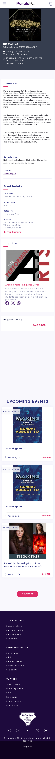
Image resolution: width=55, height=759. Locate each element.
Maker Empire (9, 173)
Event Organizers (15, 688)
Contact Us (12, 705)
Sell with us (12, 653)
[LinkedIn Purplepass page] (27, 730)
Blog (8, 692)
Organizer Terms (15, 665)
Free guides (12, 697)
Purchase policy (14, 630)
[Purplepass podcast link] (37, 730)
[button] (22, 61)
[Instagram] (19, 304)
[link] (27, 232)
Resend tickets (14, 626)
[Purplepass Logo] (27, 4)
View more (28, 594)
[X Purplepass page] (18, 730)
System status (13, 701)
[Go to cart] (50, 4)
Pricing (9, 657)
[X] (13, 304)
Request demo (14, 661)
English (27, 746)
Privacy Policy (13, 634)
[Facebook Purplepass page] (9, 730)
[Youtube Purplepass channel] (46, 730)
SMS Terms (12, 638)
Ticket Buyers (13, 684)
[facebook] (7, 304)
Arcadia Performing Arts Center (23, 284)
